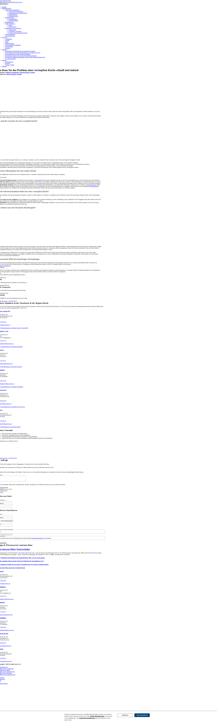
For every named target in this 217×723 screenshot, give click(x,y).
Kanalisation (15, 72)
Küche (26, 271)
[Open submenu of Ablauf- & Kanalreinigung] (20, 10)
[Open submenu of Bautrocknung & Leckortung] (21, 28)
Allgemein (8, 72)
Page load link (4, 683)
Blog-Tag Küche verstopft (14, 74)
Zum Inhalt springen (5, 0)
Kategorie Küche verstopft (27, 72)
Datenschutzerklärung (37, 538)
